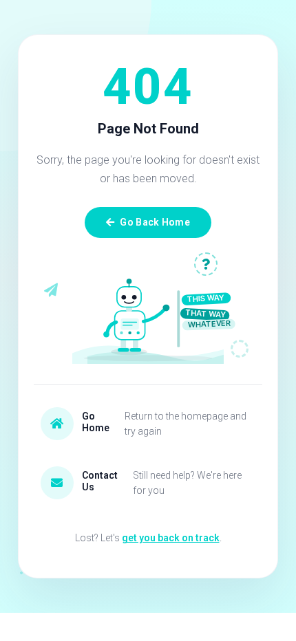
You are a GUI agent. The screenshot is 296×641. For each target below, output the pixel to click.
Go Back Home (154, 222)
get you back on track (171, 537)
